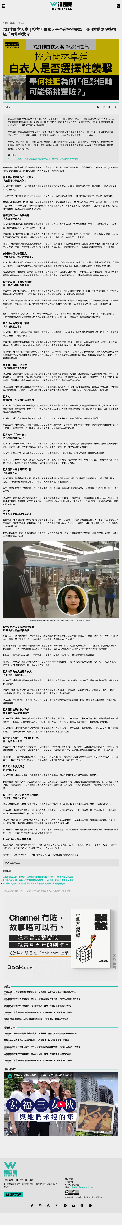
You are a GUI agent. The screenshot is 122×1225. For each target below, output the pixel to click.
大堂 (34, 891)
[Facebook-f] (32, 1206)
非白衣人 (68, 891)
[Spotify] (90, 1206)
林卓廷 (43, 891)
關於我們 (69, 1179)
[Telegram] (65, 1206)
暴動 (38, 891)
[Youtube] (73, 1206)
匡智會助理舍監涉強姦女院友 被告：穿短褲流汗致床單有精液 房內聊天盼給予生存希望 (42, 999)
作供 (16, 891)
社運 (54, 891)
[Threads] (48, 1206)
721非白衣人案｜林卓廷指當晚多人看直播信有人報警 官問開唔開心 (34, 883)
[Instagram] (40, 1206)
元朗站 (28, 891)
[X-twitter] (57, 1206)
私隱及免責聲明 (72, 1185)
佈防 (12, 891)
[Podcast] (82, 1206)
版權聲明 (69, 1182)
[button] (3, 6)
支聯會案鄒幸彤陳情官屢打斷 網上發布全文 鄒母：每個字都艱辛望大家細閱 (37, 1006)
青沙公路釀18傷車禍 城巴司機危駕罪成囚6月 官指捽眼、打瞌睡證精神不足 (37, 1019)
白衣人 (49, 891)
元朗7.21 (22, 891)
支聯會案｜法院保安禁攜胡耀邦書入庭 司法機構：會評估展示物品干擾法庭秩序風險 (40, 992)
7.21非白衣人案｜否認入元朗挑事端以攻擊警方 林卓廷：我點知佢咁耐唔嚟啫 (43, 159)
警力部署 (60, 891)
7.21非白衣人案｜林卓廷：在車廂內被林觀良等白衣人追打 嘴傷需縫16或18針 (38, 877)
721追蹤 (6, 891)
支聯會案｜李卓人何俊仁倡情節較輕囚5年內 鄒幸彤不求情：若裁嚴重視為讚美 (38, 1012)
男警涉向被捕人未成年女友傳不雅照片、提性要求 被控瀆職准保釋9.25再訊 (36, 1040)
